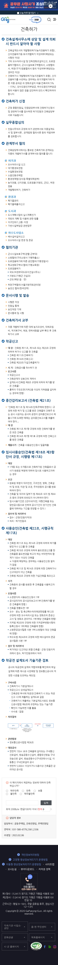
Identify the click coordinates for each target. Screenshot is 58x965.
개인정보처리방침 (30, 854)
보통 (40, 790)
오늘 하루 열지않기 (28, 13)
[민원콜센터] (29, 882)
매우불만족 (29, 793)
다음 (55, 2)
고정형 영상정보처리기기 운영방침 (30, 859)
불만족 (13, 793)
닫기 (38, 13)
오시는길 (12, 869)
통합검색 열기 (49, 19)
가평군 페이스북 (44, 946)
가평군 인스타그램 (54, 946)
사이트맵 (49, 864)
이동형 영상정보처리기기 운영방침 (23, 864)
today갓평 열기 (35, 19)
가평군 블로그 (49, 946)
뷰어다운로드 (27, 869)
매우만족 (14, 790)
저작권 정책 (44, 869)
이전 (46, 2)
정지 (51, 6)
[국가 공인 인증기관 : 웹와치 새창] (36, 946)
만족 (28, 790)
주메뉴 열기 (54, 19)
